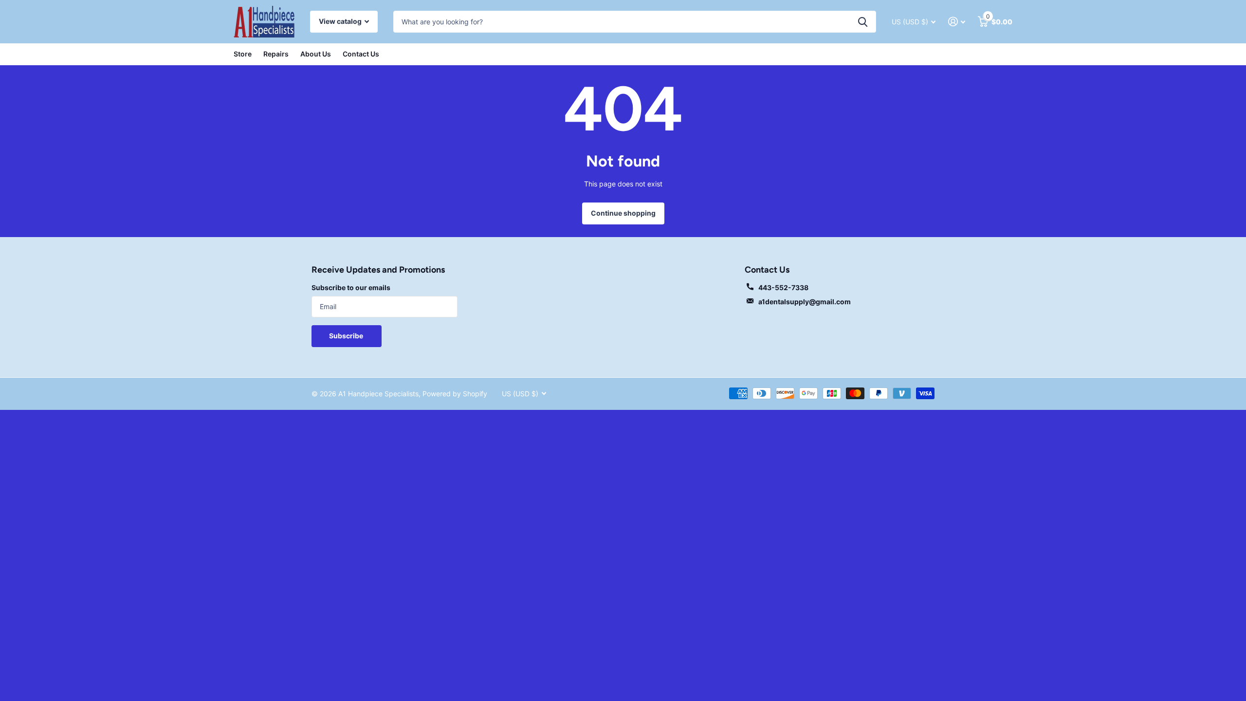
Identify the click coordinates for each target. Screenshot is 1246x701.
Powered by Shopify (454, 393)
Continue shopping (623, 213)
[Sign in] (957, 22)
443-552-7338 (783, 287)
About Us (315, 54)
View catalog (341, 21)
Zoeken (862, 22)
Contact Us (361, 54)
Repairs (276, 54)
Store (243, 54)
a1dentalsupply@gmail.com (804, 301)
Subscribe (347, 336)
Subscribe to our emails (351, 287)
